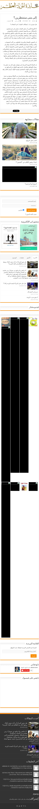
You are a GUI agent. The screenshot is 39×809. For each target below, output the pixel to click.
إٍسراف (27, 799)
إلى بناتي (17, 21)
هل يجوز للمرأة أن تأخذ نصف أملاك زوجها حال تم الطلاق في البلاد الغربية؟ (14, 724)
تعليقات (22, 258)
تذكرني (20, 210)
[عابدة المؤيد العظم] (19, 5)
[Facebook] (23, 806)
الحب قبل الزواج (31, 140)
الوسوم (14, 258)
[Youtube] (19, 806)
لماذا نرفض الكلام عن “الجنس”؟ (26, 162)
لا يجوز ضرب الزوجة (32, 297)
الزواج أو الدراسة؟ (31, 184)
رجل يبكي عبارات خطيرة (20, 799)
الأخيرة (35, 258)
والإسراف (11, 799)
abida (33, 21)
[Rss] (25, 806)
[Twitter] (21, 806)
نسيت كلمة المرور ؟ (31, 214)
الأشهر (28, 258)
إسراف (34, 798)
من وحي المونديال (32, 292)
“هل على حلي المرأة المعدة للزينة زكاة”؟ (14, 283)
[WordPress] (17, 806)
